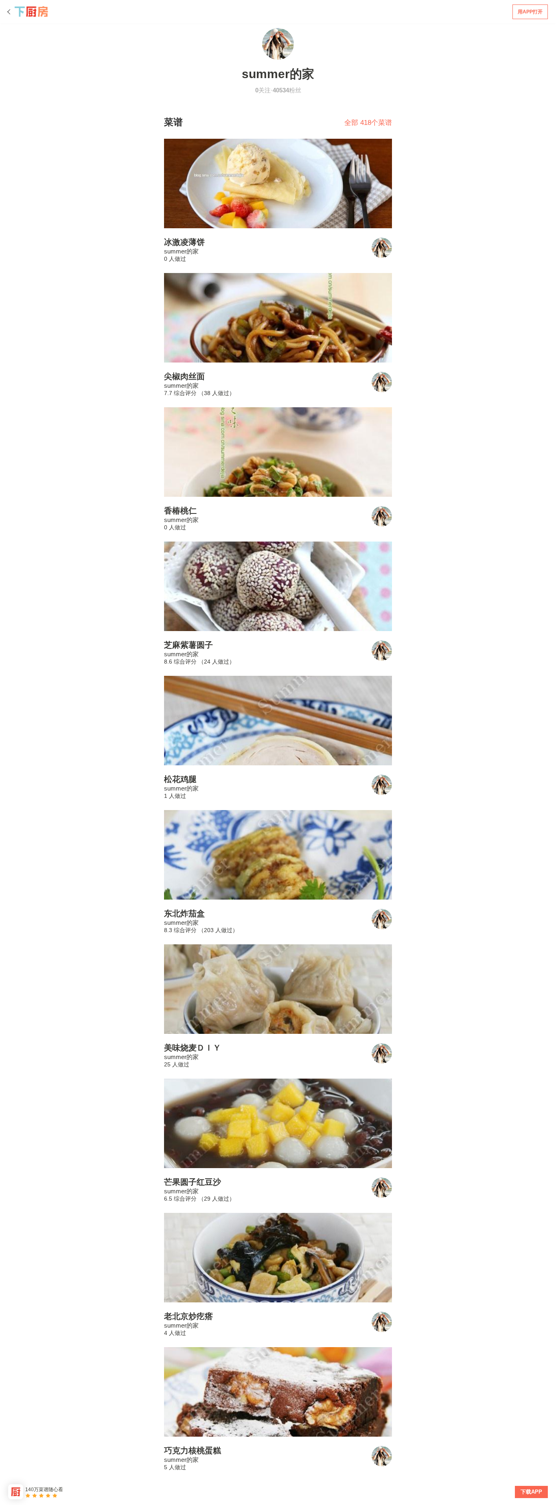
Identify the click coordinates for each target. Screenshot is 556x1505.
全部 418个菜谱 (368, 123)
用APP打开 (530, 12)
